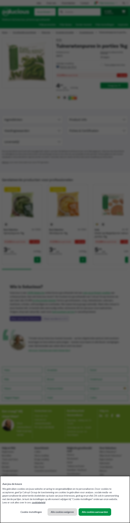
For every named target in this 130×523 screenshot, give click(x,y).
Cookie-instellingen (31, 512)
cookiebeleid (38, 502)
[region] (65, 499)
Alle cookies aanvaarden (95, 512)
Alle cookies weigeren (62, 512)
